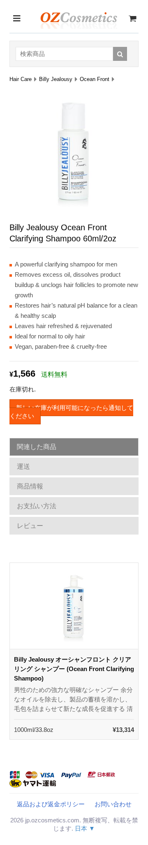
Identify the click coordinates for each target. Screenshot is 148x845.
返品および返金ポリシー (51, 804)
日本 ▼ (85, 828)
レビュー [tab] (30, 525)
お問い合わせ (113, 804)
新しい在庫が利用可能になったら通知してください (71, 411)
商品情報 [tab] (30, 486)
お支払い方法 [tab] (36, 505)
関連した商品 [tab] (36, 446)
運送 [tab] (23, 466)
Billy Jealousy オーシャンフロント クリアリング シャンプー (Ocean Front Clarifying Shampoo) (74, 669)
